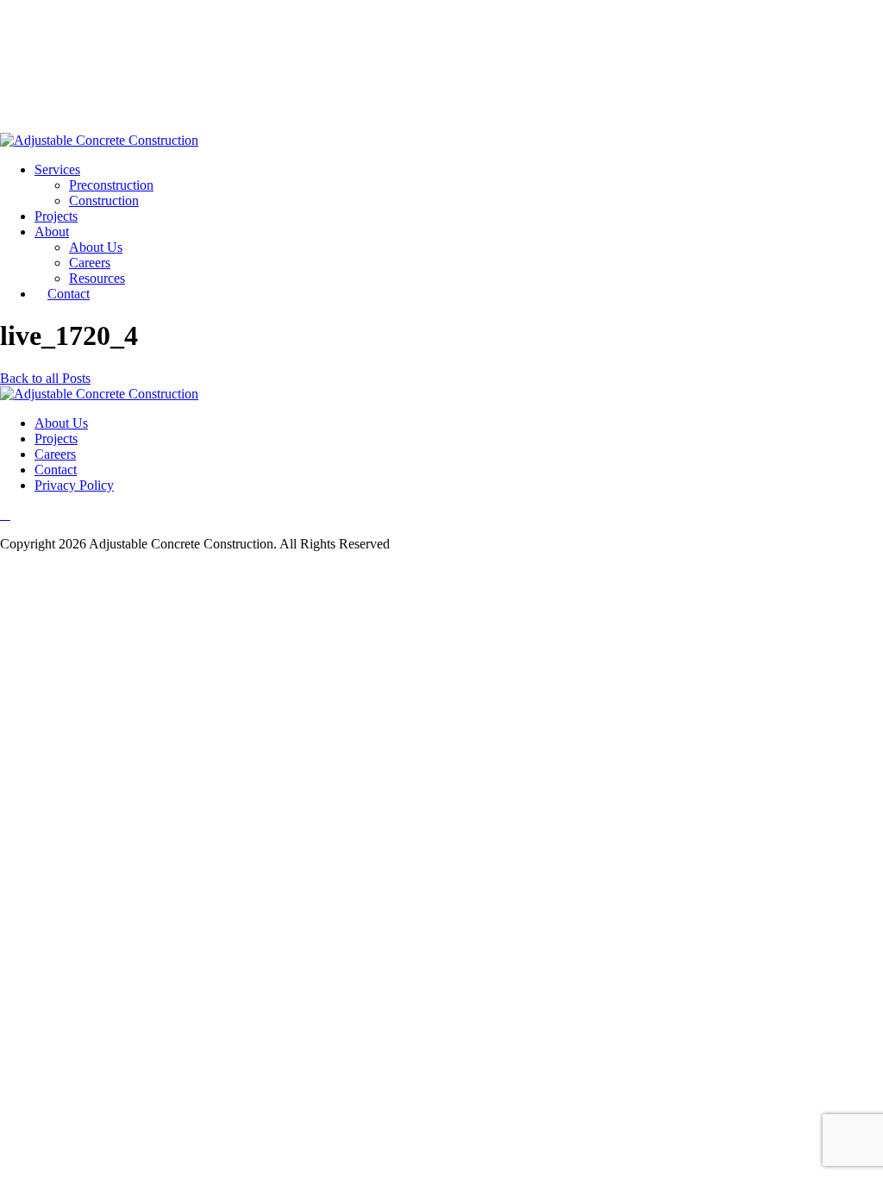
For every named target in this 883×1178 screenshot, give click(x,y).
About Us (95, 247)
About (51, 231)
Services (57, 169)
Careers (89, 262)
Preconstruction (111, 185)
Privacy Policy (74, 485)
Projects (56, 216)
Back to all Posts (45, 378)
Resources (97, 278)
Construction (104, 200)
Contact (68, 293)
